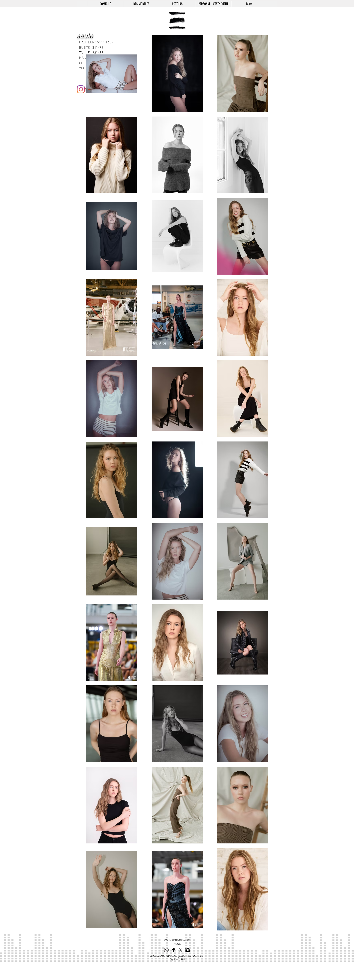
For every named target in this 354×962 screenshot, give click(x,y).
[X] (180, 950)
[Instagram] (81, 89)
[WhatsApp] (166, 950)
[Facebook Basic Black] (173, 950)
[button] (141, 4)
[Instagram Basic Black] (187, 950)
